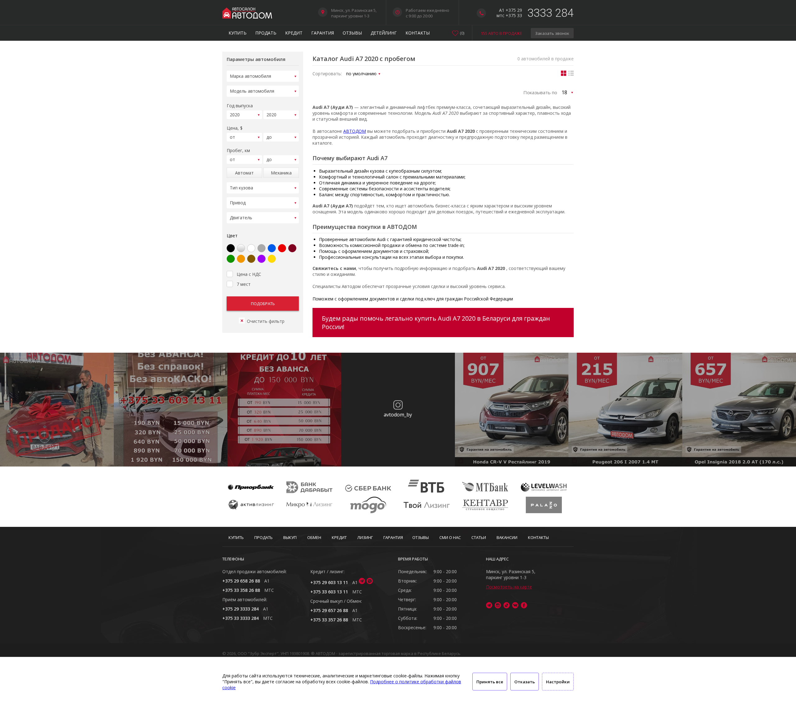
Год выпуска (240, 106)
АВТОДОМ (354, 131)
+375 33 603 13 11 (329, 592)
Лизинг (365, 537)
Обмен (314, 537)
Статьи (478, 537)
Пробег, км (238, 150)
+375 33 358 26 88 (241, 590)
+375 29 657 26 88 (329, 610)
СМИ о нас (450, 537)
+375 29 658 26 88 (241, 581)
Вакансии (507, 537)
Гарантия (322, 33)
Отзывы (352, 33)
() (462, 33)
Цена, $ (235, 128)
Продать (265, 33)
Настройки (558, 682)
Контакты (417, 33)
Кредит (294, 33)
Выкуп (290, 537)
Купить (238, 33)
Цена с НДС (249, 274)
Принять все (489, 682)
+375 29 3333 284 (240, 609)
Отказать (524, 682)
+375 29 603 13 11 (329, 582)
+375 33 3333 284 (240, 618)
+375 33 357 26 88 (329, 620)
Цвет (232, 236)
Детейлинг (384, 33)
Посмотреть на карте (509, 587)
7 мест (244, 284)
